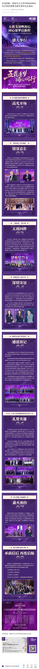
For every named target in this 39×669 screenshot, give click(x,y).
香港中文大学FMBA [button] (17, 9)
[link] (12, 666)
